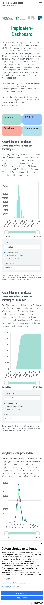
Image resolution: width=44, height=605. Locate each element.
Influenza (8, 117)
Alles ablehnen (22, 598)
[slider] (6, 232)
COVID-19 (29, 117)
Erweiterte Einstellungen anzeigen (14, 583)
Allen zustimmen (22, 593)
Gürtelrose (9, 128)
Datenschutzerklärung (10, 587)
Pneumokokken (31, 128)
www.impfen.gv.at (9, 105)
